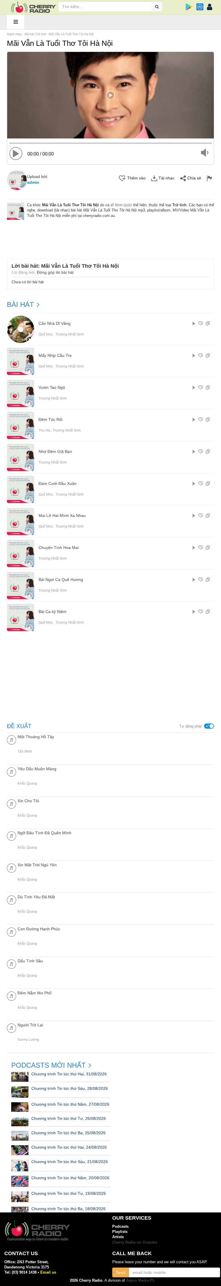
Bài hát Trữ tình (35, 34)
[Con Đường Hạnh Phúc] (11, 932)
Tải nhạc (166, 178)
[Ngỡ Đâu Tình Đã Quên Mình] (11, 836)
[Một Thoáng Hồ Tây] (11, 739)
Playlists (119, 1231)
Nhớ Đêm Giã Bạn (55, 451)
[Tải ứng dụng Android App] (189, 6)
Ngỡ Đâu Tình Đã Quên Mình (44, 833)
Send (120, 1272)
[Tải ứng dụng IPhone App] (199, 6)
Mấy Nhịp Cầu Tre (55, 355)
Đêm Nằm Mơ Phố (35, 993)
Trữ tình (179, 205)
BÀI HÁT (20, 304)
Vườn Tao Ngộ (52, 387)
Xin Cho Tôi (28, 800)
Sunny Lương (28, 1040)
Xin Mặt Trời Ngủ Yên (37, 865)
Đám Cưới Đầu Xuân (58, 483)
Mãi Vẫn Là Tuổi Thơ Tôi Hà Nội (71, 34)
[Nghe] (194, 323)
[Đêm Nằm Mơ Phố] (11, 996)
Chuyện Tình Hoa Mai (59, 547)
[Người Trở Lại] (11, 1028)
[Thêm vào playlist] (200, 323)
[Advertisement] (112, 235)
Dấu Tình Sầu (30, 961)
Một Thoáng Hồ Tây (36, 736)
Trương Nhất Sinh (70, 334)
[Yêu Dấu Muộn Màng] (11, 771)
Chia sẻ (194, 178)
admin (33, 182)
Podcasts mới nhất (48, 1065)
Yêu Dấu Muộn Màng (37, 768)
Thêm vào (136, 178)
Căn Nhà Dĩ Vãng (55, 323)
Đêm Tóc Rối (50, 419)
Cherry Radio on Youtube (134, 1242)
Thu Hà (44, 430)
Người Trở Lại (30, 1025)
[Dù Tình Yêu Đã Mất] (11, 900)
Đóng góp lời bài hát (55, 272)
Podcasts (120, 1226)
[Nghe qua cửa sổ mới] (208, 323)
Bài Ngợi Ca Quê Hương (61, 580)
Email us (48, 1272)
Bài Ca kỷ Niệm (52, 612)
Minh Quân (123, 205)
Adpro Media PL (140, 1280)
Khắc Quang (27, 783)
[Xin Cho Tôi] (11, 803)
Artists (118, 1237)
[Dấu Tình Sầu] (11, 964)
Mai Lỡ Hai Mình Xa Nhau (62, 515)
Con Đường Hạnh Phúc (39, 929)
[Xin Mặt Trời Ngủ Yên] (11, 868)
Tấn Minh (25, 751)
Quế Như (46, 334)
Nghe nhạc (14, 34)
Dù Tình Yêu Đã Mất (36, 897)
